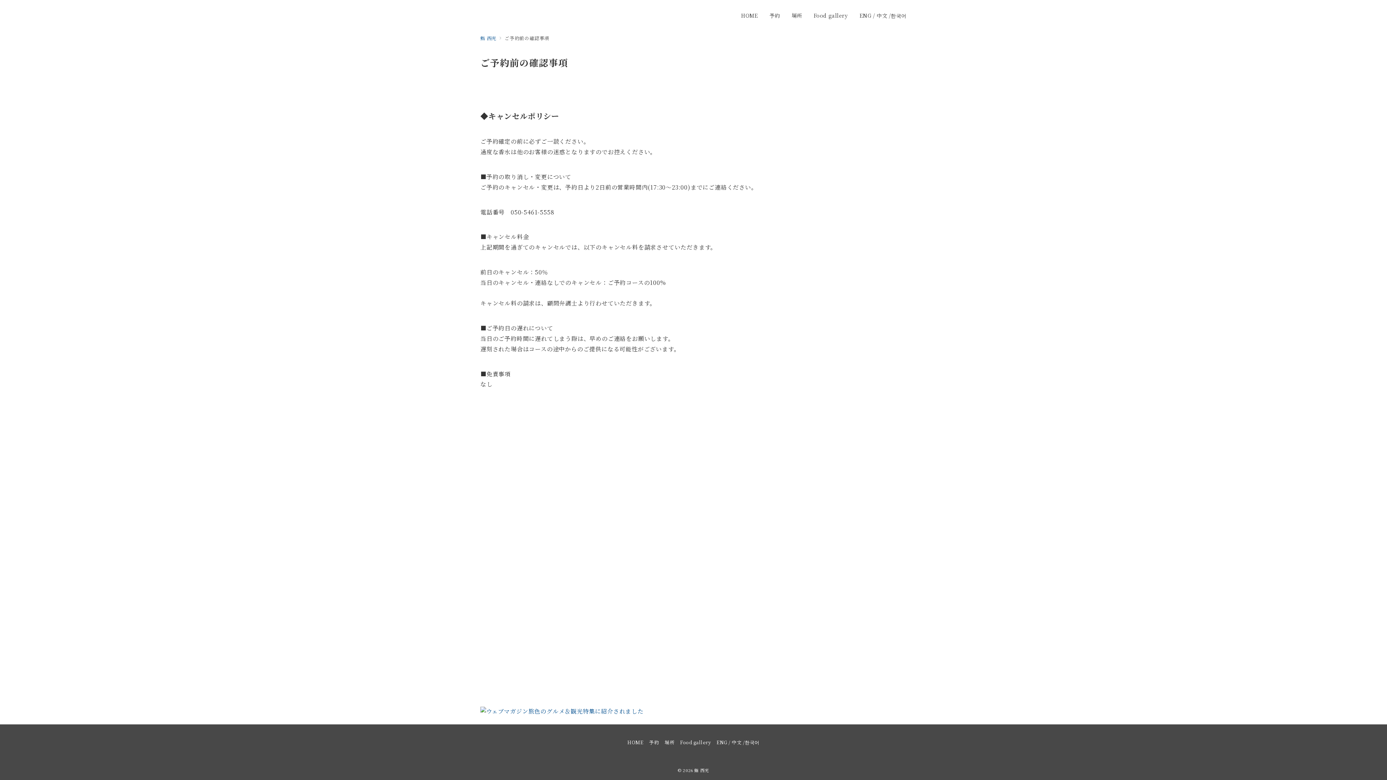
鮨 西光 (701, 770)
